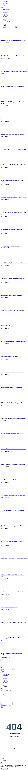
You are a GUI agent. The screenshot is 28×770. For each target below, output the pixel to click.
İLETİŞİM (5, 1)
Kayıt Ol (8, 3)
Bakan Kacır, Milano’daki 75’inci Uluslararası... (13, 310)
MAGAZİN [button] (5, 15)
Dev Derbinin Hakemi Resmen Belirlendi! (12, 591)
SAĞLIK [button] (5, 16)
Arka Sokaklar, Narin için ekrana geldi (11, 356)
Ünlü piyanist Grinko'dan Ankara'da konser (12, 372)
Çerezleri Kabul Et (4, 768)
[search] (4, 25)
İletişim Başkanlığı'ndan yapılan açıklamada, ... (13, 86)
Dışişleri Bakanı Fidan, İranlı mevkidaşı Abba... (13, 197)
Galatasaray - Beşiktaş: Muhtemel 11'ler (11, 638)
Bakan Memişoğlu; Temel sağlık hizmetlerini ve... (14, 263)
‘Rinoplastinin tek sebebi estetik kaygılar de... (13, 495)
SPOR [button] (4, 19)
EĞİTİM (5, 684)
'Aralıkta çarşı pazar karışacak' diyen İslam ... (13, 134)
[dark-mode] (2, 689)
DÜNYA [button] (5, 14)
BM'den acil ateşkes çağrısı (8, 326)
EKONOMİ (5, 678)
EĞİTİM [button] (5, 18)
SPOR (4, 685)
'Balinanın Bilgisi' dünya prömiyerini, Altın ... (13, 402)
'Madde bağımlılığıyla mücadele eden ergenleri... (13, 449)
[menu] (2, 660)
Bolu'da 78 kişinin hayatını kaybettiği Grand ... (13, 40)
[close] (2, 763)
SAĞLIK (5, 682)
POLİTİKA (5, 679)
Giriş (4, 3)
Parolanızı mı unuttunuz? (6, 705)
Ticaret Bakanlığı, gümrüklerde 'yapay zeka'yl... (13, 118)
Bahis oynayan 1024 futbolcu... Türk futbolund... (14, 622)
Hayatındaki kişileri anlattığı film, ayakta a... (13, 418)
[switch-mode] (4, 5)
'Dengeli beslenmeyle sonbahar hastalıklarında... (13, 464)
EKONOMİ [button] (5, 12)
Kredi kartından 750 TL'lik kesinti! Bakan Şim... (14, 165)
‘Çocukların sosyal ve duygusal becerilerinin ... (13, 526)
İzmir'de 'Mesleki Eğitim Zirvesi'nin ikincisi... (13, 510)
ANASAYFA (6, 9)
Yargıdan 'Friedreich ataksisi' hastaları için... (12, 433)
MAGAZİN (5, 681)
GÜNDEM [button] (5, 11)
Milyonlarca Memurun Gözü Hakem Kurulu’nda (14, 55)
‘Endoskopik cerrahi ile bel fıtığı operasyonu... (13, 479)
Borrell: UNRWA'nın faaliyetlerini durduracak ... (14, 341)
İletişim (4, 760)
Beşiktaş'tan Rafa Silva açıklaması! (10, 607)
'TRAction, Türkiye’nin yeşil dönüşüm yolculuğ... (14, 149)
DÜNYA (5, 680)
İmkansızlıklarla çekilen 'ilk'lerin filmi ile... (12, 387)
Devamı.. (5, 20)
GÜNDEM (5, 677)
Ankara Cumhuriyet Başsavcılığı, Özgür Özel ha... (14, 71)
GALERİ (8, 21)
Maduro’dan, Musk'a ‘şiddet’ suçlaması (11, 295)
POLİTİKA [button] (5, 13)
